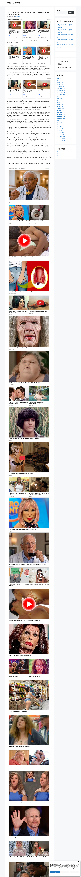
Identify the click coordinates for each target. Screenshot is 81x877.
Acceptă (55, 872)
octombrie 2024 (61, 116)
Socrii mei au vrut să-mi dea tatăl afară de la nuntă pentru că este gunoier (65, 46)
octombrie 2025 (61, 92)
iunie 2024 (59, 124)
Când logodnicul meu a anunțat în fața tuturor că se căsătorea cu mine (65, 36)
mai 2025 (59, 102)
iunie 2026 (59, 80)
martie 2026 (60, 82)
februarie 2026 (60, 84)
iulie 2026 (59, 78)
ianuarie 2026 (60, 86)
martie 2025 (60, 106)
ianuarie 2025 (60, 110)
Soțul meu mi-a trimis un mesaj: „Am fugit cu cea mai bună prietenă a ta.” (64, 26)
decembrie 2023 (61, 136)
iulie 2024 (59, 122)
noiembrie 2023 (61, 138)
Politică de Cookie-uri (59, 874)
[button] (78, 862)
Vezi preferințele (74, 872)
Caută (58, 10)
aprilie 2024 (60, 128)
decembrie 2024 (61, 112)
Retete (58, 153)
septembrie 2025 (61, 94)
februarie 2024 (60, 132)
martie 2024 (60, 130)
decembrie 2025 (61, 88)
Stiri (58, 155)
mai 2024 (59, 126)
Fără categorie (60, 151)
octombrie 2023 (61, 140)
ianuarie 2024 (60, 134)
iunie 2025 (59, 100)
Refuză (64, 872)
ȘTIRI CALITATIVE (13, 3)
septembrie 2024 (61, 118)
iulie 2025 (59, 98)
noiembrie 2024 (61, 114)
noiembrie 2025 (61, 90)
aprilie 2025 (60, 104)
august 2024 (60, 120)
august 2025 (60, 96)
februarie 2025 (60, 108)
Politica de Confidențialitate (68, 874)
